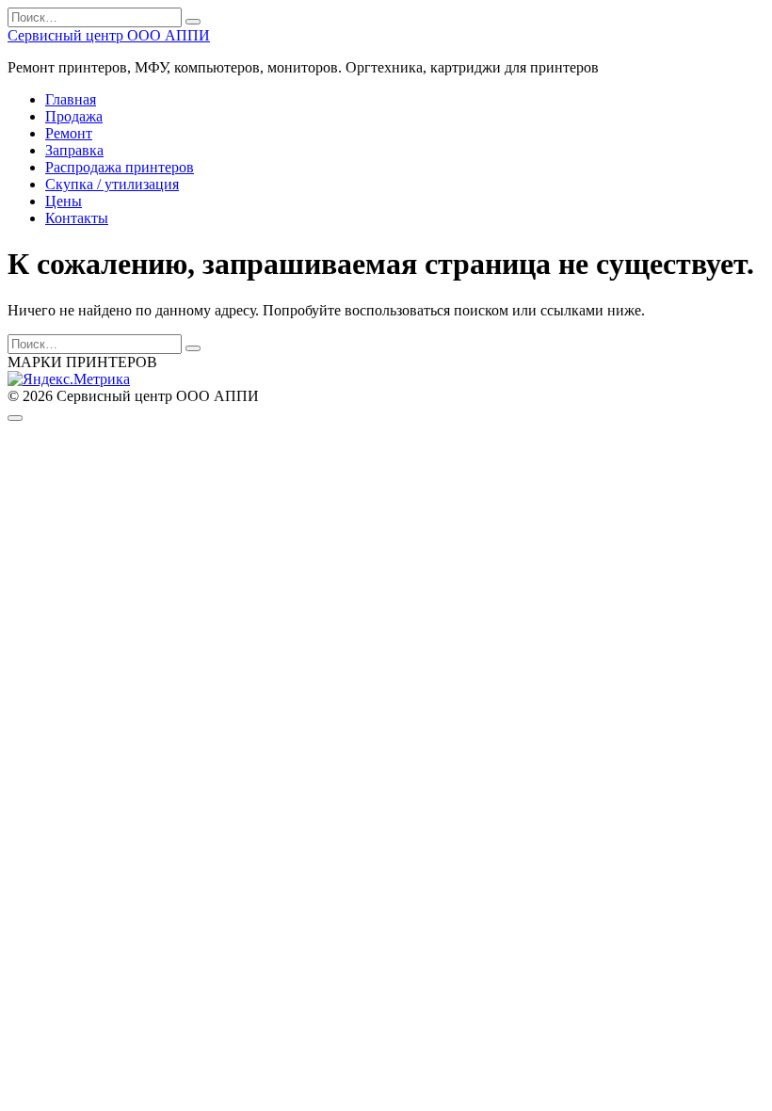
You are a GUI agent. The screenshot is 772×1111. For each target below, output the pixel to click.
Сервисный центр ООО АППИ (109, 35)
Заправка (74, 150)
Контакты (76, 218)
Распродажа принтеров (119, 167)
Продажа (74, 116)
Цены (63, 201)
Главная (70, 99)
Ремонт (68, 133)
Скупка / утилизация (112, 184)
